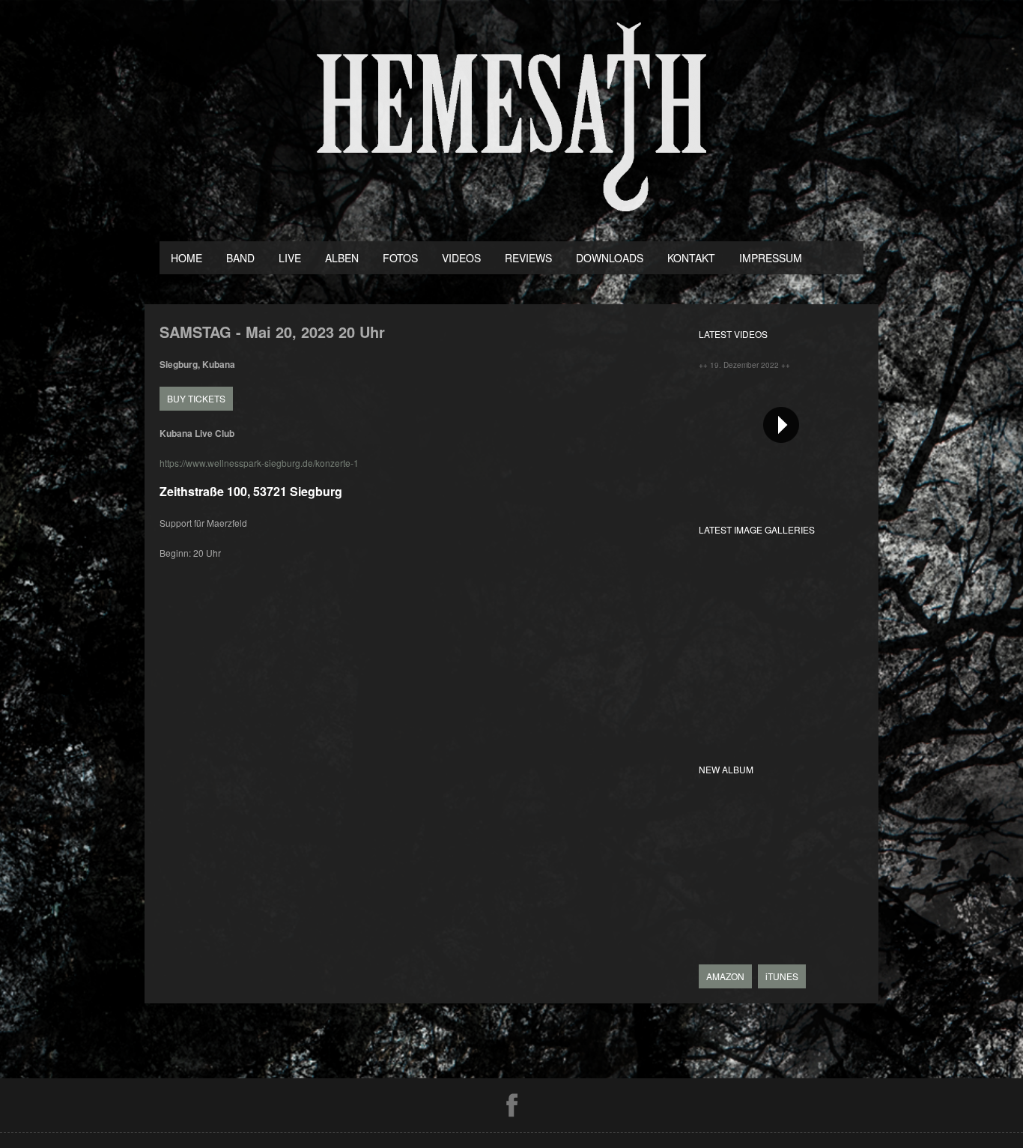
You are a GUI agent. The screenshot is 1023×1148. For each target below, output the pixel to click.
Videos (461, 257)
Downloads (609, 257)
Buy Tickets (196, 398)
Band (240, 257)
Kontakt (691, 257)
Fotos (400, 257)
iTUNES (781, 976)
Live (290, 257)
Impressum (770, 257)
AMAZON (725, 976)
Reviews (528, 257)
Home (186, 257)
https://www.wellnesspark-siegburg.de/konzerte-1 (259, 462)
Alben (342, 257)
